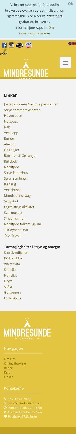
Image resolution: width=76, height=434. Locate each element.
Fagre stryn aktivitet (19, 207)
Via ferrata (12, 264)
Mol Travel (12, 235)
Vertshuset (12, 190)
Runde (9, 138)
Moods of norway (17, 195)
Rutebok (10, 161)
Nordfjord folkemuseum (22, 224)
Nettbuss (11, 121)
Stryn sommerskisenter (22, 110)
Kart (7, 372)
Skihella (10, 269)
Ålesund (10, 144)
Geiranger (11, 150)
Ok (70, 3)
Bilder (8, 368)
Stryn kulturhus (16, 172)
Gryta (8, 281)
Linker (9, 377)
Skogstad (11, 201)
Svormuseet (13, 212)
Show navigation (65, 63)
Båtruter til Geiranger (20, 155)
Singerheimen (14, 218)
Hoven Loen (13, 115)
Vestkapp (11, 133)
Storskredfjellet (15, 252)
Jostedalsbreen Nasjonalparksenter (31, 104)
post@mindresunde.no (25, 403)
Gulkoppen (12, 292)
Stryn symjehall (15, 178)
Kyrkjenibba (13, 258)
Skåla (8, 287)
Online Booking (15, 363)
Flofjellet (10, 275)
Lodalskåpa (12, 298)
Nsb (7, 127)
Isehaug (10, 184)
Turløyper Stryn (16, 229)
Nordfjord (11, 167)
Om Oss (9, 359)
